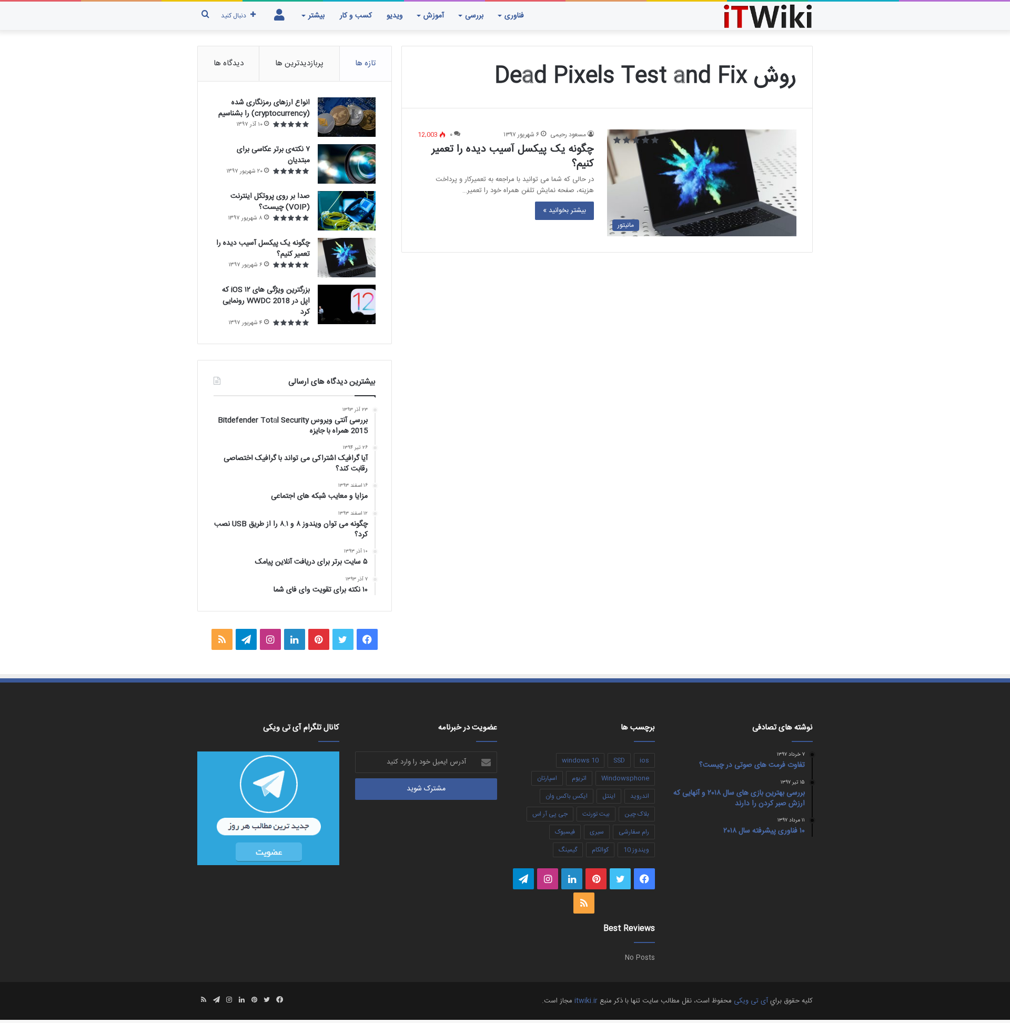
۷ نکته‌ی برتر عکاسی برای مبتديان (273, 155)
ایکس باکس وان (567, 796)
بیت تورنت (596, 814)
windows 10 (580, 760)
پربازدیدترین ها (299, 63)
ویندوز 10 (636, 850)
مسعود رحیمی (568, 134)
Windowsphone (625, 778)
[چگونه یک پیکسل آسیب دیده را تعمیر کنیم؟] (347, 257)
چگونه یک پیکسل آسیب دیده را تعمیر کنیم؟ (513, 157)
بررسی (474, 15)
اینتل (608, 796)
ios (644, 760)
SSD (619, 760)
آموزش (433, 15)
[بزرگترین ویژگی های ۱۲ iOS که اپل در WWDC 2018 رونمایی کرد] (347, 304)
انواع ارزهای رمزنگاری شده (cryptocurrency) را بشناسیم (264, 108)
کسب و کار (356, 15)
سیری (597, 832)
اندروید (639, 796)
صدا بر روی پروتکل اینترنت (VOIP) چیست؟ (270, 202)
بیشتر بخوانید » (564, 210)
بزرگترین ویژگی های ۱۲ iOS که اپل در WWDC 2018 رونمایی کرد (266, 301)
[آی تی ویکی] (768, 15)
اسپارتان (547, 778)
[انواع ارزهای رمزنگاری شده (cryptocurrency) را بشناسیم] (347, 117)
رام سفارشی (634, 832)
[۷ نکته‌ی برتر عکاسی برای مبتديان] (347, 164)
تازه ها (365, 63)
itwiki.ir (586, 1001)
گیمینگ (568, 850)
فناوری (514, 15)
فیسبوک (565, 832)
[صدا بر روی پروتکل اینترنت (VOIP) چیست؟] (347, 210)
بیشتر (316, 15)
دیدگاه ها (229, 63)
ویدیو (395, 15)
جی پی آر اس (550, 814)
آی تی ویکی (751, 1001)
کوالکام (600, 850)
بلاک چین (636, 814)
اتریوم (579, 778)
